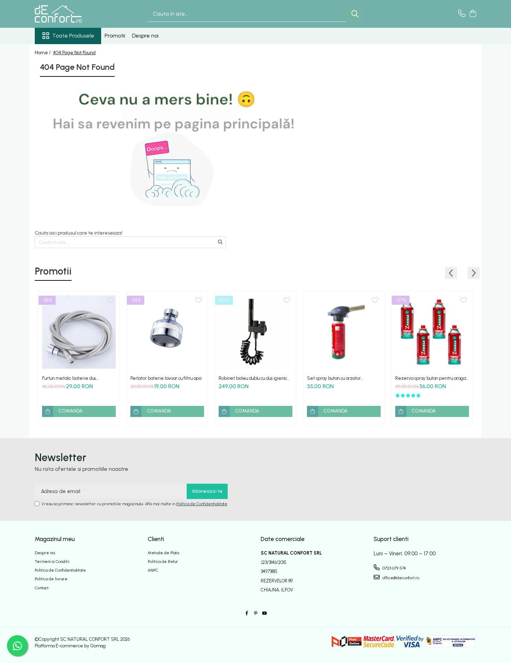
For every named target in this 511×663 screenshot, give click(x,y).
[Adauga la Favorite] (110, 300)
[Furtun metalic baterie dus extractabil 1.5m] (79, 332)
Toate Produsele (73, 35)
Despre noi (145, 35)
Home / (43, 53)
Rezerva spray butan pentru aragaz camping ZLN (431, 378)
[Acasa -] (69, 14)
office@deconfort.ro (400, 577)
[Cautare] (355, 14)
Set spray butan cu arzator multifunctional (334, 378)
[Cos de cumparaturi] (472, 14)
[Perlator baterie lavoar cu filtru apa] (167, 332)
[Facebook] (247, 613)
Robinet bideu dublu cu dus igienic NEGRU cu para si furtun (253, 378)
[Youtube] (264, 613)
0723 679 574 (393, 568)
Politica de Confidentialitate (201, 503)
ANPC (153, 570)
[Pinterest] (255, 613)
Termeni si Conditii (52, 561)
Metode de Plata (163, 552)
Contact (42, 588)
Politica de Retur (163, 561)
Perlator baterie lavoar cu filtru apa (165, 378)
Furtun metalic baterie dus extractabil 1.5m (69, 378)
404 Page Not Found (74, 53)
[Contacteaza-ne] (461, 14)
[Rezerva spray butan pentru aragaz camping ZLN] (432, 332)
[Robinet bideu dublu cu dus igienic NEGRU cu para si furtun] (255, 332)
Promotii (115, 35)
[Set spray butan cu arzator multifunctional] (344, 332)
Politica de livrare (51, 578)
